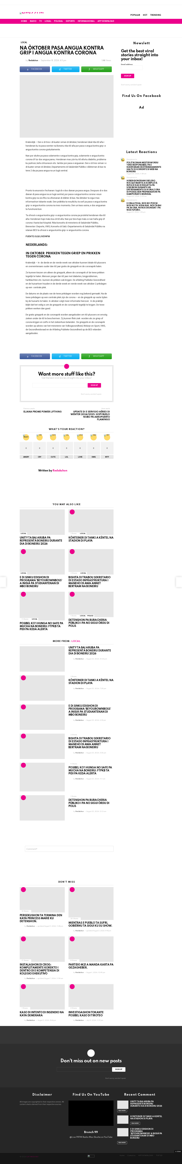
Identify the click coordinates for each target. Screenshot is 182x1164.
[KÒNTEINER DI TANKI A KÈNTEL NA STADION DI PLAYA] (91, 522)
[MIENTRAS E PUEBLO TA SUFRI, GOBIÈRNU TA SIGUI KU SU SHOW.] (91, 903)
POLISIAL (58, 21)
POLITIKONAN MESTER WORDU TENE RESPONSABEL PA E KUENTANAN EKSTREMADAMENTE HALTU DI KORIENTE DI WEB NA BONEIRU (144, 167)
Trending (155, 15)
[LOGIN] (160, 21)
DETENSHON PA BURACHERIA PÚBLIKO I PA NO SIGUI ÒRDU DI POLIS (88, 623)
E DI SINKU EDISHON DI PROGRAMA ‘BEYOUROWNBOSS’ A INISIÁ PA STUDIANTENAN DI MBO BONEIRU (146, 1133)
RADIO (33, 21)
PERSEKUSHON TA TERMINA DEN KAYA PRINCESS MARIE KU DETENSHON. (41, 918)
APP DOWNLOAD (106, 21)
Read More (122, 1110)
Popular (135, 15)
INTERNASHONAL (86, 21)
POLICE (90, 616)
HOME (24, 21)
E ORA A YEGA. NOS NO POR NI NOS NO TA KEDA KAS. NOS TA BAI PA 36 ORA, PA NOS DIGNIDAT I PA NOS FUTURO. (144, 206)
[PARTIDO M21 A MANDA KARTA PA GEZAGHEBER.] (91, 949)
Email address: (127, 64)
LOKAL (48, 21)
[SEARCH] (156, 21)
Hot (145, 15)
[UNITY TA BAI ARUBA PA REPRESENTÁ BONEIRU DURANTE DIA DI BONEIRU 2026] (42, 522)
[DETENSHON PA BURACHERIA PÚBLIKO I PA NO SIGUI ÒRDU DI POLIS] (91, 604)
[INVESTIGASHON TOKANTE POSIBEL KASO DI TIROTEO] (91, 997)
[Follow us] (153, 21)
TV (40, 21)
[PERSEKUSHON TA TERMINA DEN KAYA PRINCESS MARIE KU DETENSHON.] (42, 899)
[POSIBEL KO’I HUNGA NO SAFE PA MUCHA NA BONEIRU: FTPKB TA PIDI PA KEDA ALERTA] (42, 606)
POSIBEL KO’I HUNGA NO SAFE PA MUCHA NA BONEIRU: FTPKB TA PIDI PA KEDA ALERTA (41, 626)
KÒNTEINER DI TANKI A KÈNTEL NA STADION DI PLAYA (146, 1117)
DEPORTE (70, 21)
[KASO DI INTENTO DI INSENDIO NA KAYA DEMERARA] (42, 997)
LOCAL (23, 533)
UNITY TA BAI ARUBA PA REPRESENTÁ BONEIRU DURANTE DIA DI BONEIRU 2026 (41, 540)
